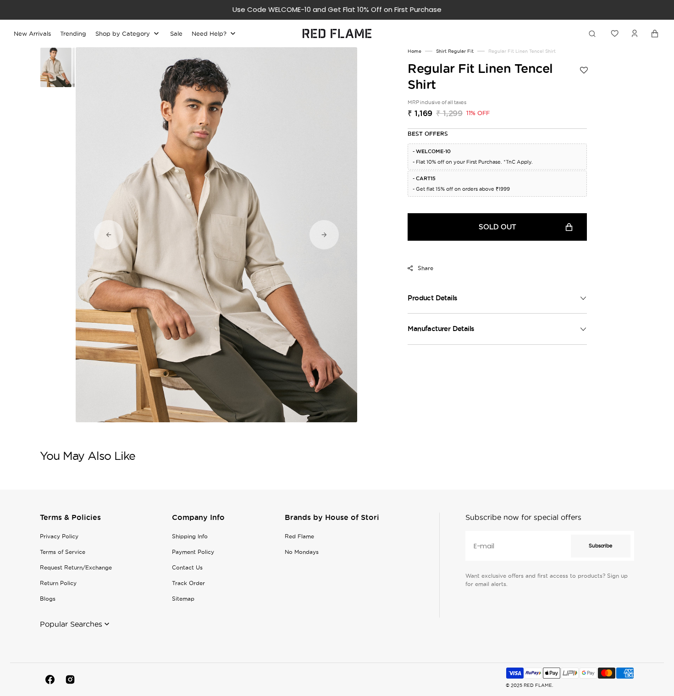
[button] (634, 33)
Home (414, 51)
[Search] (594, 33)
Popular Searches (71, 624)
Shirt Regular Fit (455, 51)
